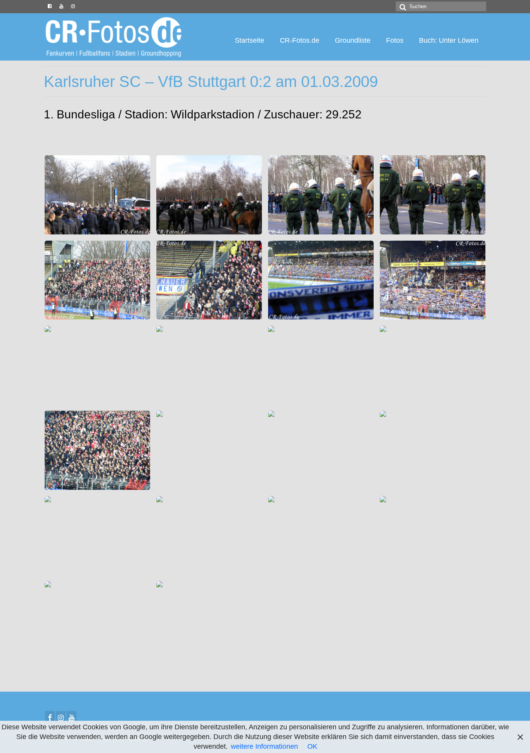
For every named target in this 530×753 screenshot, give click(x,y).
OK (312, 746)
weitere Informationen (264, 746)
